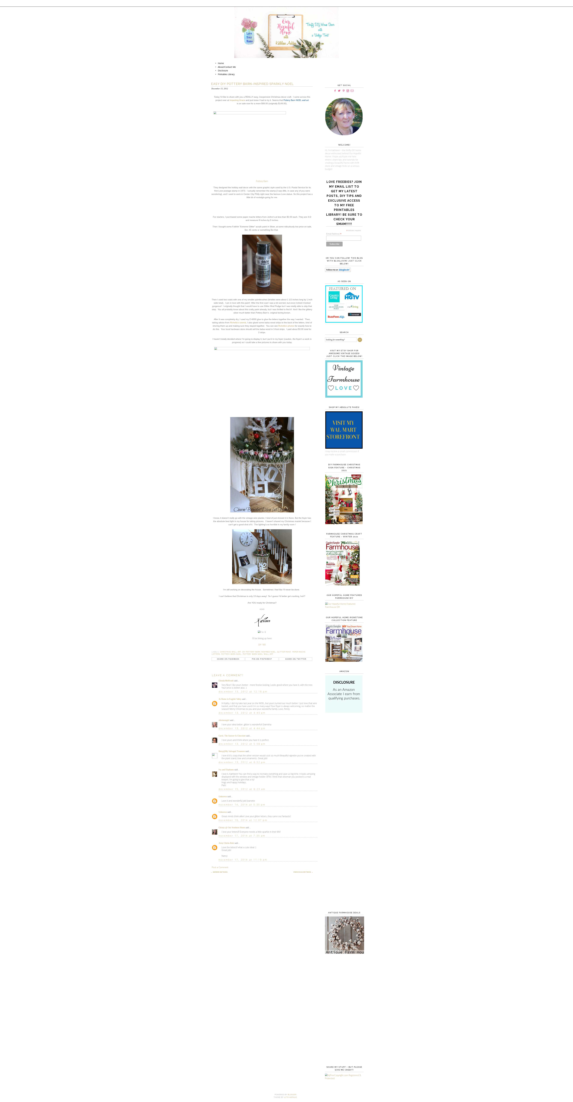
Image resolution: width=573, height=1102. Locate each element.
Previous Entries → (303, 872)
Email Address (333, 233)
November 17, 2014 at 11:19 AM (243, 859)
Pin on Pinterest (262, 659)
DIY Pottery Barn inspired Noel (259, 652)
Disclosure (223, 70)
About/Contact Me (227, 67)
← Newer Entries (219, 872)
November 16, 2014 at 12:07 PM (243, 820)
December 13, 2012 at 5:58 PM (242, 743)
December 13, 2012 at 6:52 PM (242, 762)
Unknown (223, 796)
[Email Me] (352, 90)
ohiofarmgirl (224, 720)
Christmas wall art (230, 652)
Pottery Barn (262, 181)
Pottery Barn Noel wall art (258, 654)
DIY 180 (262, 644)
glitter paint (284, 652)
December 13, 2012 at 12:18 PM (243, 691)
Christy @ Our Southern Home (232, 827)
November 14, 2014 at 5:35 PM (242, 804)
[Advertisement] (343, 764)
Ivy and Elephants (226, 770)
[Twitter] (339, 90)
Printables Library (226, 74)
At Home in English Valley (230, 699)
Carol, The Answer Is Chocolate (232, 736)
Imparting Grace (237, 100)
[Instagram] (347, 90)
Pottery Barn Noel (231, 654)
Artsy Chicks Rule (226, 843)
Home (221, 63)
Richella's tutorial (238, 322)
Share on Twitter (295, 659)
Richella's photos (286, 326)
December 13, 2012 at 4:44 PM (242, 728)
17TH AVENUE (290, 1097)
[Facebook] (335, 90)
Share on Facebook (228, 659)
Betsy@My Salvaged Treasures (232, 751)
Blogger (292, 1095)
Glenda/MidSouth (226, 681)
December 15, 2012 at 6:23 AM (242, 789)
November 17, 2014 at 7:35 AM (242, 835)
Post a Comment (220, 867)
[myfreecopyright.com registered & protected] (343, 1078)
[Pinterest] (343, 90)
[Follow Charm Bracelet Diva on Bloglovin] (338, 271)
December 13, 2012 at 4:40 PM (242, 712)
